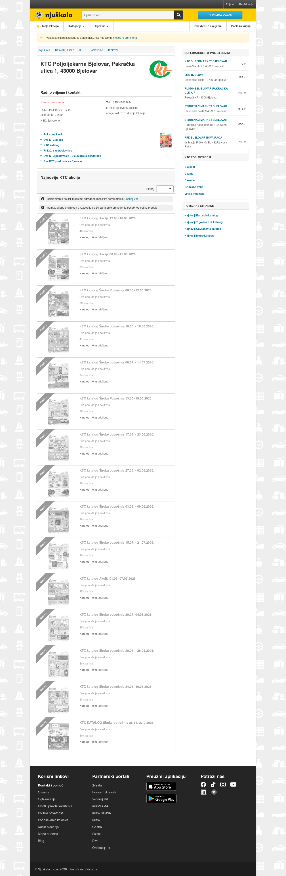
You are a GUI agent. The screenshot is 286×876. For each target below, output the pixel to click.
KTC (81, 50)
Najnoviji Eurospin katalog (201, 215)
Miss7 (96, 820)
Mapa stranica (48, 833)
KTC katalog (51, 145)
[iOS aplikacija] (161, 786)
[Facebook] (203, 784)
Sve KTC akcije (53, 140)
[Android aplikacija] (161, 798)
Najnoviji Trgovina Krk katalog (204, 222)
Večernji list (100, 799)
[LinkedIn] (204, 792)
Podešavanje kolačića (53, 820)
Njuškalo (44, 50)
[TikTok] (213, 784)
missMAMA (100, 806)
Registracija (246, 4)
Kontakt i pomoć (50, 785)
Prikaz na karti (53, 134)
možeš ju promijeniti (125, 37)
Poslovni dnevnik (104, 792)
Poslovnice (96, 50)
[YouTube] (233, 784)
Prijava (230, 4)
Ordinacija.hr (101, 847)
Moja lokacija (50, 26)
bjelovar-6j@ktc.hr (127, 107)
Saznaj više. (131, 199)
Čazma (189, 173)
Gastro (97, 827)
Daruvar (190, 180)
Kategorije (75, 26)
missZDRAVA (101, 813)
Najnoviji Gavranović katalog (203, 229)
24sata (97, 785)
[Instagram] (223, 784)
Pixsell (96, 833)
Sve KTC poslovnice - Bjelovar (63, 161)
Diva (95, 840)
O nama (43, 792)
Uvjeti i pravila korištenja (55, 806)
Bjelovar (113, 50)
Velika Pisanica (194, 194)
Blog (41, 840)
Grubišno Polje (194, 187)
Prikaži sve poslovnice (58, 150)
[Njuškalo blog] (214, 792)
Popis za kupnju (241, 26)
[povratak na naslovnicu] (52, 13)
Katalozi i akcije (64, 50)
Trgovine (100, 26)
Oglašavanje (47, 799)
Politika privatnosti (50, 813)
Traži (178, 15)
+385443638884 (121, 102)
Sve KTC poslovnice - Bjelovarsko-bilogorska (72, 156)
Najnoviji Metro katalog (199, 235)
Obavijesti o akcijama (208, 26)
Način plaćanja (48, 827)
